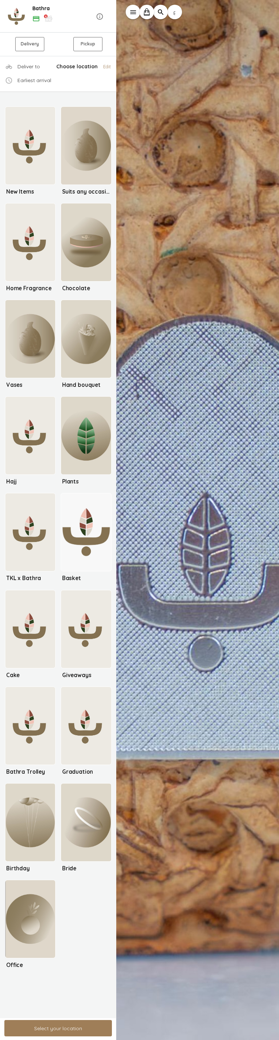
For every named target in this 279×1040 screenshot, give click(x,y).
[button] (58, 16)
